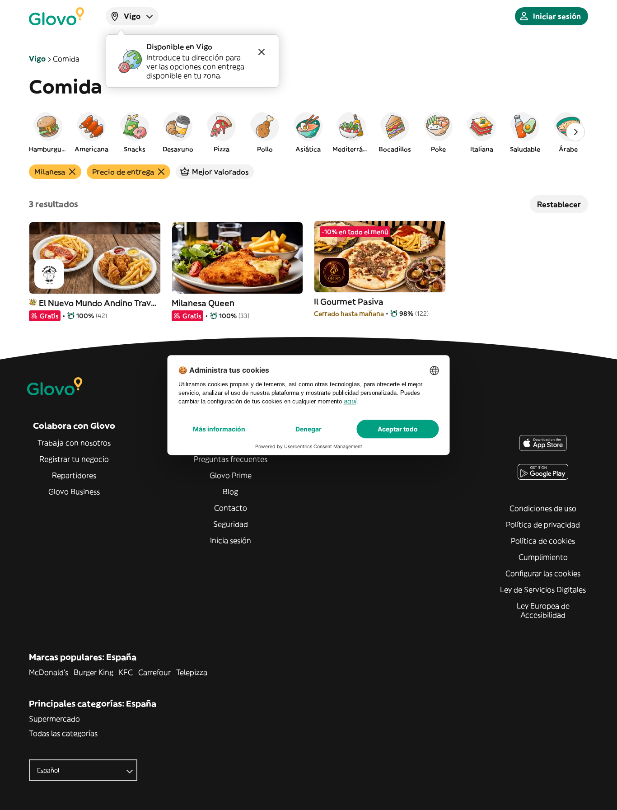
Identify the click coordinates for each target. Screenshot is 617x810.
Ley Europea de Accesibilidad (543, 610)
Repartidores (74, 475)
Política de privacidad (543, 524)
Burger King (93, 672)
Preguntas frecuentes (230, 459)
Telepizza (191, 672)
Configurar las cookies (542, 573)
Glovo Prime (231, 475)
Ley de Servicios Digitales (543, 589)
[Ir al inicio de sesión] (56, 16)
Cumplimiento (543, 557)
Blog (230, 491)
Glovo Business (74, 491)
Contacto (230, 507)
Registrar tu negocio (74, 459)
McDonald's (48, 672)
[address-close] (261, 52)
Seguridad (230, 524)
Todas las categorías (63, 733)
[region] (308, 132)
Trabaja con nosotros (74, 442)
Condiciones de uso (542, 508)
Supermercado (54, 718)
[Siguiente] (575, 132)
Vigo (37, 58)
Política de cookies (543, 540)
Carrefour (154, 672)
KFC (126, 672)
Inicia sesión (230, 540)
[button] (48, 132)
